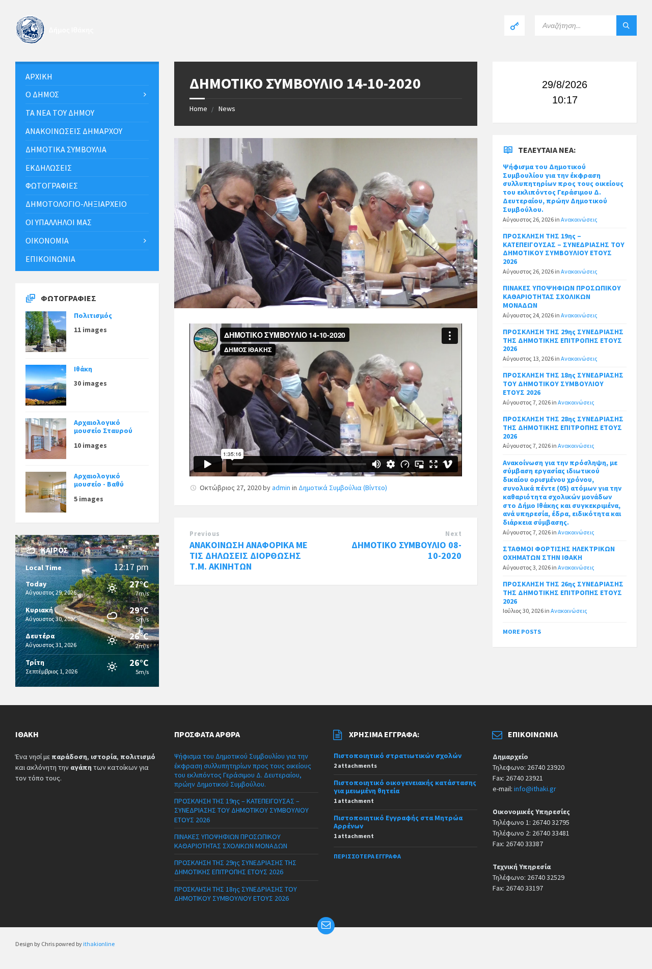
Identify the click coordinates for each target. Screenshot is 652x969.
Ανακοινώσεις (579, 219)
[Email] (326, 925)
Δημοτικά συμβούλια (65, 149)
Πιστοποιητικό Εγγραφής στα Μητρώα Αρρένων (398, 822)
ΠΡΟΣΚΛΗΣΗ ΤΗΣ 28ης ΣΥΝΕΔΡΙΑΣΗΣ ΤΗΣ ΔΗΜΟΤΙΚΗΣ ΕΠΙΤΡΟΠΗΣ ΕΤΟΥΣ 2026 (563, 427)
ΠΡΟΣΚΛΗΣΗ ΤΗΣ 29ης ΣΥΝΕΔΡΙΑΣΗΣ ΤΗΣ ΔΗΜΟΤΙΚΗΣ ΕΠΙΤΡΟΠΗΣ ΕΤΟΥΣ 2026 (563, 340)
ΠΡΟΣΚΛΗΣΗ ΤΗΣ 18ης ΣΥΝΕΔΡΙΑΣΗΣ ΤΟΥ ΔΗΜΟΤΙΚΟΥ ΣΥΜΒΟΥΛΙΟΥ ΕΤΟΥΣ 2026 (563, 383)
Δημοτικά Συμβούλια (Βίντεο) (342, 487)
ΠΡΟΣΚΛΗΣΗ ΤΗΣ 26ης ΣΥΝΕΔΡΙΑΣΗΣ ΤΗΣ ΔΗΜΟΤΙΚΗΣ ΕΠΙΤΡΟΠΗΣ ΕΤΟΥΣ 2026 (563, 592)
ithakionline (99, 944)
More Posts (522, 631)
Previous (204, 533)
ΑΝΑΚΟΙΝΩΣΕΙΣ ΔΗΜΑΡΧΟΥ (73, 131)
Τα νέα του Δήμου (59, 112)
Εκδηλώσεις (48, 168)
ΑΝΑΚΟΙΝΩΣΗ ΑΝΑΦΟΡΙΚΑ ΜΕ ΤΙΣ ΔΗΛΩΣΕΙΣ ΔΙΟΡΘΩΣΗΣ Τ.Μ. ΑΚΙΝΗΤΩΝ (248, 555)
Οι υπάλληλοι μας (58, 222)
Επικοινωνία (50, 259)
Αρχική (38, 76)
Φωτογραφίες (51, 185)
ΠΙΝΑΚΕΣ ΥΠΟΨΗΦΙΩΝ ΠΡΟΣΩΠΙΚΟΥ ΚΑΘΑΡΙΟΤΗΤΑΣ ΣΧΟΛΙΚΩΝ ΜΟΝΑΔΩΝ (562, 296)
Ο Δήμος (42, 94)
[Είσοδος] (514, 25)
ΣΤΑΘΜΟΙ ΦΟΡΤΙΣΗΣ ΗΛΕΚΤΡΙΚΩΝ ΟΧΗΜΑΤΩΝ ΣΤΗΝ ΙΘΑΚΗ (559, 553)
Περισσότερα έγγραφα (367, 856)
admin (281, 487)
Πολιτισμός (93, 315)
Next (453, 533)
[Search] (626, 25)
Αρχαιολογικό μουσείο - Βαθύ (99, 480)
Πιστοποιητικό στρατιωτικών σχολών (397, 755)
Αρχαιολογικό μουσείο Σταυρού (103, 427)
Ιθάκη (83, 368)
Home (198, 108)
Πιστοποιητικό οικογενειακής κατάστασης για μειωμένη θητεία (405, 787)
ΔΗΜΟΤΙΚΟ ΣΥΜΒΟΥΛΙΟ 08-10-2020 (406, 550)
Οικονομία (47, 240)
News (227, 108)
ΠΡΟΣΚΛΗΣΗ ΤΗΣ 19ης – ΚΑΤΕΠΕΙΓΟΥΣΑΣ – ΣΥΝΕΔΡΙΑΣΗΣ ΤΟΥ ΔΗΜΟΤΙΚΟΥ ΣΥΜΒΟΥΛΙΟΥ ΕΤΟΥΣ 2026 (563, 248)
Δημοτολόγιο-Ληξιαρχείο (76, 204)
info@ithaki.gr (535, 788)
